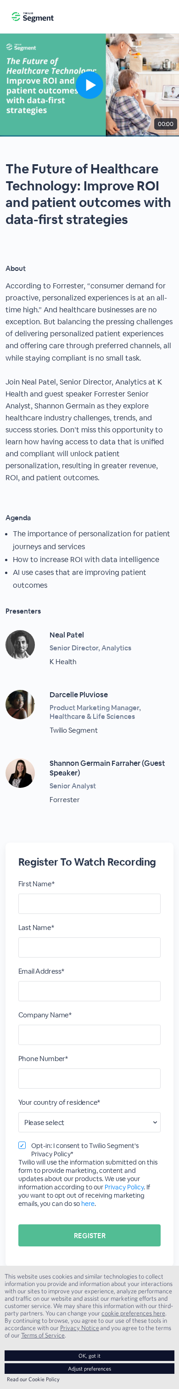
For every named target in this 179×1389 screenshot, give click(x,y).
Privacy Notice (79, 1328)
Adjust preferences (89, 1369)
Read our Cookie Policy (33, 1379)
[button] (89, 85)
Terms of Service (43, 1335)
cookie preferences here (133, 1313)
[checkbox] (22, 1145)
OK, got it (89, 1356)
